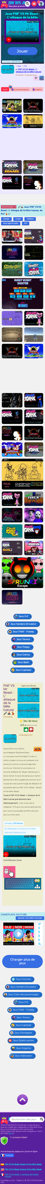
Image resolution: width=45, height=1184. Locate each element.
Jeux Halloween (23, 1055)
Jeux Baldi (23, 662)
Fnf (25, 223)
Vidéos (37, 89)
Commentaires (20, 89)
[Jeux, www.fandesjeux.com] (15, 4)
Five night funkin (10, 223)
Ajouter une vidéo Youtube (30, 918)
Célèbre (30, 219)
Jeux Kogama (23, 1048)
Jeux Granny (23, 654)
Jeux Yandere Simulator (23, 624)
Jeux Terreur (23, 639)
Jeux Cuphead (23, 670)
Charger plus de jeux (22, 961)
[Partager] (41, 78)
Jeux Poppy (23, 647)
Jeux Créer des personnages (23, 994)
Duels (18, 219)
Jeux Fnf (23, 616)
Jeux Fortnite (23, 979)
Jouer (22, 51)
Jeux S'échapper (23, 1032)
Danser (6, 219)
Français (9, 1155)
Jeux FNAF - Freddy (23, 631)
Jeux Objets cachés (23, 1040)
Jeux (5, 89)
